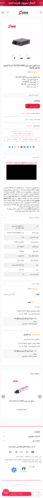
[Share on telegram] (9, 146)
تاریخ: (28, 311)
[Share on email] (21, 146)
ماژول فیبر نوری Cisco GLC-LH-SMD (21, 401)
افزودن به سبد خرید (16, 494)
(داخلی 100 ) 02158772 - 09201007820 (27, 457)
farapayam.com (17, 485)
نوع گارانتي (37, 101)
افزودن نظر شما (8, 294)
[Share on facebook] (33, 146)
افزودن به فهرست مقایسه (30, 139)
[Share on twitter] (30, 146)
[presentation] (40, 396)
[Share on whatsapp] (18, 146)
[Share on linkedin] (24, 146)
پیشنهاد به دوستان (12, 139)
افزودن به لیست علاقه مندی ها (22, 133)
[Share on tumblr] (12, 146)
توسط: (38, 311)
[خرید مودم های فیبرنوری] (21, 3)
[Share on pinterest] (27, 146)
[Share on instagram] (15, 146)
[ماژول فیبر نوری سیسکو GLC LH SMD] (22, 389)
